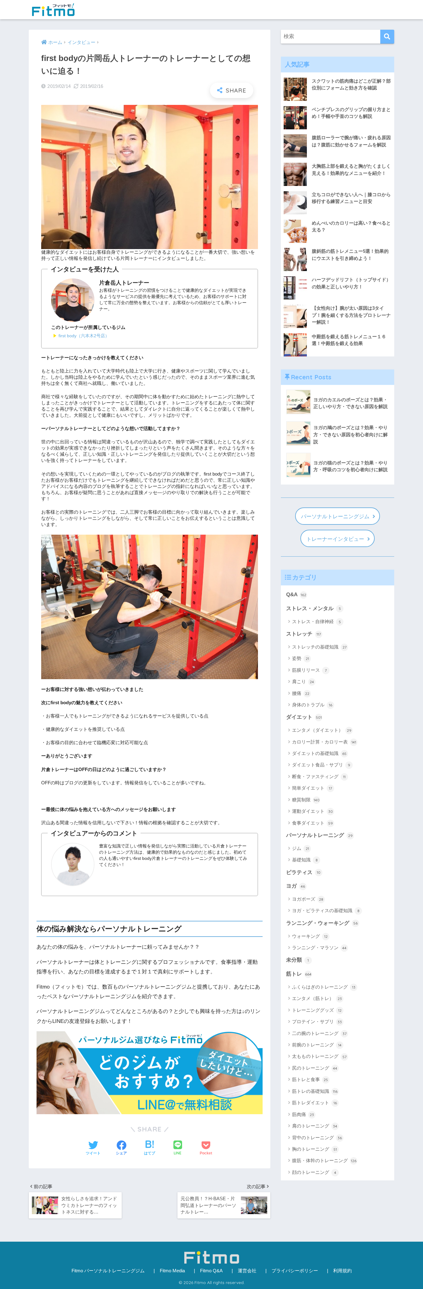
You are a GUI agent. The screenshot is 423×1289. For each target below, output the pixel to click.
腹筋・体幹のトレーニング (324, 1160)
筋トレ (299, 974)
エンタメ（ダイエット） (321, 730)
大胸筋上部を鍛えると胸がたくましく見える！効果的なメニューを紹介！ (351, 169)
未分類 (297, 960)
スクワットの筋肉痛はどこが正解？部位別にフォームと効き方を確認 (351, 84)
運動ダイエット (312, 811)
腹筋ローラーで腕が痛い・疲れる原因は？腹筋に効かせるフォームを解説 (351, 141)
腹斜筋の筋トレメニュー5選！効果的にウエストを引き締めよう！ (350, 254)
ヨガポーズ (307, 899)
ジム (300, 848)
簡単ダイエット (312, 788)
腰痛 (300, 693)
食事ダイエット (312, 823)
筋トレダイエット (314, 1102)
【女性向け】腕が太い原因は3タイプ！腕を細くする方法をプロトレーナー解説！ (351, 315)
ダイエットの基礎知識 (319, 753)
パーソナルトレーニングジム (335, 516)
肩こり (303, 681)
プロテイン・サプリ (317, 1021)
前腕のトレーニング (317, 1044)
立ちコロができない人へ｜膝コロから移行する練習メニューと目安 (351, 198)
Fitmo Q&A (211, 1270)
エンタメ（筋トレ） (317, 998)
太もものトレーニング (319, 1056)
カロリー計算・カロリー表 (324, 741)
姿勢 (300, 658)
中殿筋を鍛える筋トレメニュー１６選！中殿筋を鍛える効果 (349, 340)
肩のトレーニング (314, 1125)
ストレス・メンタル (313, 608)
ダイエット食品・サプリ (321, 764)
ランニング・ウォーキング (322, 923)
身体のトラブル (312, 704)
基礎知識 (305, 859)
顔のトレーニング (314, 1172)
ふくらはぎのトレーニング (323, 986)
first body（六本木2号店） (84, 335)
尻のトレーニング (314, 1068)
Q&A (296, 594)
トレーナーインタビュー (335, 539)
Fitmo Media (172, 1270)
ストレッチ (303, 634)
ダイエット (304, 717)
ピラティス (303, 872)
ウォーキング (310, 936)
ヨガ (295, 886)
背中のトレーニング (317, 1137)
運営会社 (247, 1270)
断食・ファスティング (319, 776)
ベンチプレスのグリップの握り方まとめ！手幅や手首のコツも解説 (351, 113)
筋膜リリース (309, 670)
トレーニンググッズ (317, 1010)
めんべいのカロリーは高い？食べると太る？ (351, 226)
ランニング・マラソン (319, 947)
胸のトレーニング (314, 1149)
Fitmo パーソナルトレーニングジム (108, 1270)
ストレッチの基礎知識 (319, 646)
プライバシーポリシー (295, 1270)
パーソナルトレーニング (319, 835)
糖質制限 (306, 799)
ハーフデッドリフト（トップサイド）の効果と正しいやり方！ (351, 283)
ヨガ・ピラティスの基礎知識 (326, 910)
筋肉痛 (303, 1114)
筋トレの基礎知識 (315, 1091)
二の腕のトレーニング (319, 1033)
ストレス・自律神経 (316, 621)
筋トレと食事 (310, 1079)
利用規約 (342, 1270)
